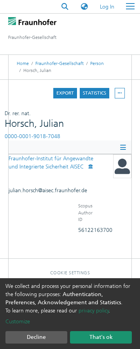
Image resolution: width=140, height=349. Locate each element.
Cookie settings (70, 272)
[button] (84, 7)
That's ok (101, 337)
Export (65, 93)
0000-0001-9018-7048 (32, 136)
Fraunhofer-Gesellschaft (59, 63)
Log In (107, 7)
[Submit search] (65, 7)
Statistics (94, 93)
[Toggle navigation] (130, 6)
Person (97, 63)
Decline (36, 337)
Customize (17, 321)
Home (23, 63)
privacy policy (94, 310)
